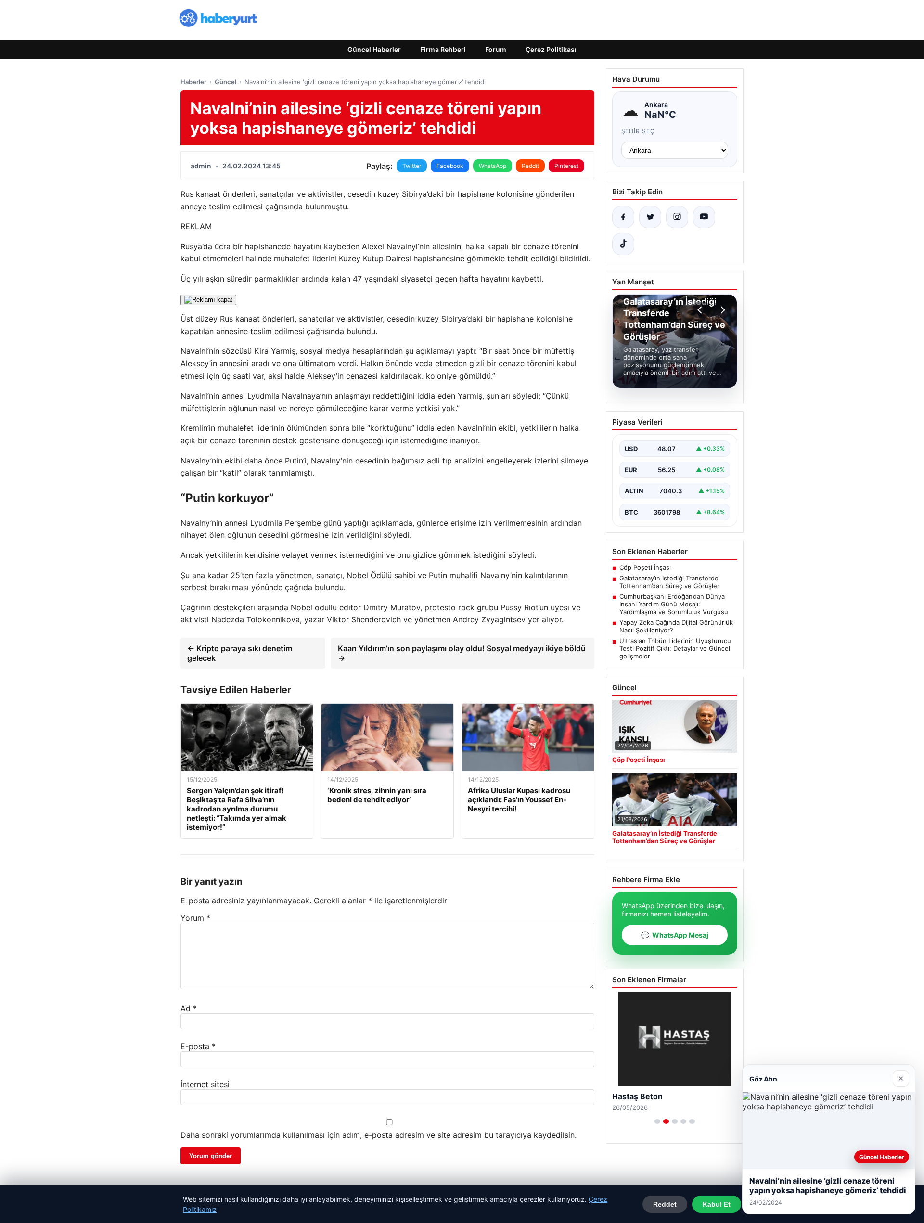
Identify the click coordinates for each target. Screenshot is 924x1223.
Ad (188, 1008)
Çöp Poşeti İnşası (645, 567)
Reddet (665, 1204)
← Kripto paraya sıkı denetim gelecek (239, 653)
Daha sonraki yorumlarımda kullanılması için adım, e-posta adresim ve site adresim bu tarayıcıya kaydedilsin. (378, 1135)
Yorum (195, 918)
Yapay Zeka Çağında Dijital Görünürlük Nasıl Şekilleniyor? (676, 626)
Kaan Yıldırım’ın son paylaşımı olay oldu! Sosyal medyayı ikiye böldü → (462, 653)
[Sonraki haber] (721, 310)
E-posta (198, 1046)
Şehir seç (638, 131)
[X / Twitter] (650, 217)
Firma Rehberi (443, 49)
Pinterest (566, 165)
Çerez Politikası (551, 49)
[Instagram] (677, 217)
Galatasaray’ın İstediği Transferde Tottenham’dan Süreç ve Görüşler (669, 582)
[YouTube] (704, 217)
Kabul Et (717, 1204)
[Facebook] (623, 217)
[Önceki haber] (701, 310)
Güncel (225, 82)
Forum (495, 49)
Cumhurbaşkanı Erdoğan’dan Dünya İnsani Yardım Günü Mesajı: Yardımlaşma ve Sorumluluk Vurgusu (673, 604)
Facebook (449, 165)
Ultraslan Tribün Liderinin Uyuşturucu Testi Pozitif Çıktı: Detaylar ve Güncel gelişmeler (675, 648)
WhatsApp (492, 165)
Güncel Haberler (374, 49)
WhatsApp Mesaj (674, 935)
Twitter (411, 165)
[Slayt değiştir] (657, 1121)
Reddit (530, 165)
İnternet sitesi (205, 1084)
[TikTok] (623, 244)
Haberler (193, 82)
